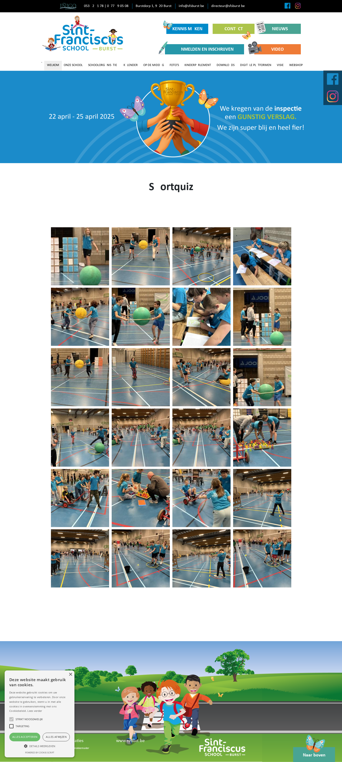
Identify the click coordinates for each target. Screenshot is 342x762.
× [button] (70, 674)
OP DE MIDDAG (153, 65)
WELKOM (53, 65)
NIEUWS (280, 29)
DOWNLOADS (226, 65)
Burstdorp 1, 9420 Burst (153, 6)
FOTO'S (174, 65)
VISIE (280, 65)
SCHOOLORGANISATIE (102, 65)
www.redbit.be (130, 741)
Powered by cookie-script (39, 752)
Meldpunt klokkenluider (76, 748)
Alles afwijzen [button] (56, 737)
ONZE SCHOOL (73, 65)
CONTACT (234, 29)
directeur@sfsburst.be (228, 6)
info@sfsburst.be (191, 6)
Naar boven (314, 755)
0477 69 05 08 (117, 6)
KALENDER (131, 65)
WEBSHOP (296, 65)
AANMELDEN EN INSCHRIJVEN (204, 49)
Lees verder (34, 711)
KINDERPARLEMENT (197, 65)
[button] (39, 746)
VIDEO (277, 49)
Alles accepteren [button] (24, 737)
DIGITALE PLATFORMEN (255, 65)
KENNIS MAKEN (187, 29)
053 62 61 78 (94, 6)
